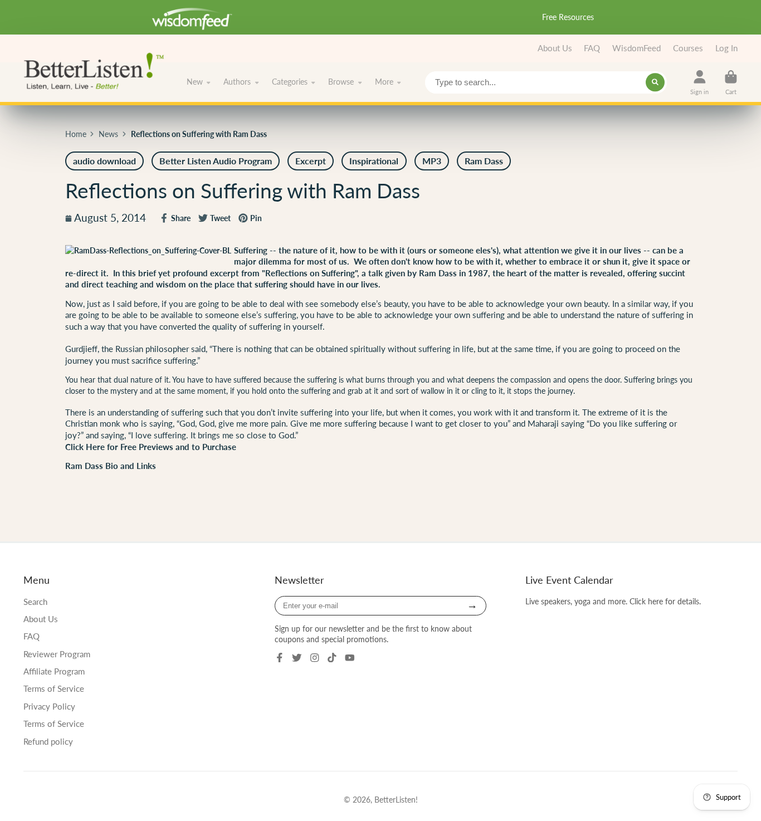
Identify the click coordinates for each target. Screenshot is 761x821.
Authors (237, 81)
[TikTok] (332, 658)
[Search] (655, 82)
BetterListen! (396, 799)
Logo (97, 70)
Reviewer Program (56, 654)
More (384, 81)
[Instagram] (315, 658)
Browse (341, 81)
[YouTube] (350, 658)
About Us (555, 48)
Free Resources (568, 17)
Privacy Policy (49, 706)
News (108, 134)
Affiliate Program (54, 671)
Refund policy (48, 741)
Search (35, 602)
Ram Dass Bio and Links (110, 466)
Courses (688, 48)
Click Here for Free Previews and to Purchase (150, 447)
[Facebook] (280, 658)
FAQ (592, 48)
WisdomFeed (636, 48)
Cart (731, 82)
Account (699, 82)
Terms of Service (53, 688)
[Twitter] (297, 658)
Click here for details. (665, 601)
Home (75, 134)
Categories (290, 81)
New (195, 81)
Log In (726, 48)
